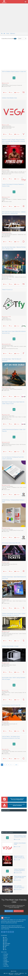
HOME (6, 973)
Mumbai (6, 954)
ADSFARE (14, 971)
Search (13, 33)
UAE (5, 946)
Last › (16, 764)
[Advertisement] (14, 18)
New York (6, 966)
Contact (17, 92)
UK (5, 948)
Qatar (5, 942)
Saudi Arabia (7, 943)
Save (11, 92)
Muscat (6, 957)
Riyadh (5, 960)
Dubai (7, 33)
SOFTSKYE (17, 974)
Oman (5, 940)
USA (5, 949)
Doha (5, 958)
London (6, 964)
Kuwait (6, 939)
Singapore (6, 945)
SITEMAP (12, 973)
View (5, 92)
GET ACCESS (9, 911)
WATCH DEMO (19, 911)
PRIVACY (22, 973)
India (5, 937)
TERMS (17, 973)
